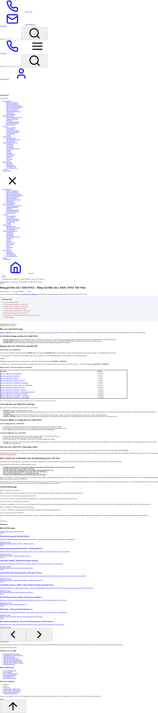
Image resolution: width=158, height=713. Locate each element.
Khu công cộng (7, 162)
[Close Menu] (12, 186)
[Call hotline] (12, 52)
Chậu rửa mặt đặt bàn (12, 119)
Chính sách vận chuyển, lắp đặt (11, 654)
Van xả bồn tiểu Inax (12, 168)
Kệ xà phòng (10, 156)
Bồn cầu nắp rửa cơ (12, 110)
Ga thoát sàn (10, 144)
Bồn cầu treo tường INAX (13, 111)
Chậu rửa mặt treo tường (13, 122)
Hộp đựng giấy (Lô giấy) (13, 148)
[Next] (39, 634)
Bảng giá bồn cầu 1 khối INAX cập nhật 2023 (16, 306)
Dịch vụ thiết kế (7, 672)
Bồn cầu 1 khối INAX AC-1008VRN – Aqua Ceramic (14, 397)
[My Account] (21, 79)
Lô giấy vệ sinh (11, 154)
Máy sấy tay (10, 163)
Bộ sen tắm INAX (11, 128)
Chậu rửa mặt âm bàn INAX (14, 117)
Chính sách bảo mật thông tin (11, 658)
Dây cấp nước (10, 147)
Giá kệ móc (10, 159)
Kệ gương (9, 153)
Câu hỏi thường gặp (9, 317)
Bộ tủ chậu (9, 120)
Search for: (3, 39)
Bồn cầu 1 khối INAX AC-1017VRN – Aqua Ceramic (14, 395)
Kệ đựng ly (10, 150)
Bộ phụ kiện (10, 145)
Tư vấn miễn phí (4, 79)
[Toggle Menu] (37, 52)
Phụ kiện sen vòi (11, 125)
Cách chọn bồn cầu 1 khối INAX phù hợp (15, 308)
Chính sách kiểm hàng (9, 664)
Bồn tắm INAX (7, 136)
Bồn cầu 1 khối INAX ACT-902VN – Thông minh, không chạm (17, 392)
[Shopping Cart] (12, 92)
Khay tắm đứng (11, 141)
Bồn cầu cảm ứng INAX (13, 108)
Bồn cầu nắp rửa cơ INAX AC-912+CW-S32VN (13, 390)
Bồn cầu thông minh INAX (14, 105)
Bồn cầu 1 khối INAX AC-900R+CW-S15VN (12, 387)
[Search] (35, 33)
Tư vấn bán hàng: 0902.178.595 (11, 689)
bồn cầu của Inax (48, 332)
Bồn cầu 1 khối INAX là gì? (11, 302)
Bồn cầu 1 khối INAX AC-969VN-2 (10, 376)
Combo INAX (7, 171)
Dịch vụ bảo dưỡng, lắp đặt (10, 673)
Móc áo (9, 157)
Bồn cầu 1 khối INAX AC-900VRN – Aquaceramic (14, 383)
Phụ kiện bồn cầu (11, 114)
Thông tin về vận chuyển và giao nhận (13, 663)
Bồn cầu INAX (7, 101)
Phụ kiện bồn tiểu (11, 166)
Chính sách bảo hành (8, 657)
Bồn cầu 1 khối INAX (12, 102)
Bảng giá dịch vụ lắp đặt (9, 675)
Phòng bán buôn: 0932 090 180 (11, 692)
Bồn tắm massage (11, 138)
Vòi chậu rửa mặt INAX (13, 132)
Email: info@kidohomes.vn (10, 693)
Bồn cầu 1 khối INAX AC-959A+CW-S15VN (12, 380)
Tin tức (5, 169)
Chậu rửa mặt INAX (8, 116)
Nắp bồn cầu (10, 113)
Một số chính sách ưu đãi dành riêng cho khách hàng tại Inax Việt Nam (22, 315)
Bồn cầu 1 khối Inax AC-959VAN (9, 378)
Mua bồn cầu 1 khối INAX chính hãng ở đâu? (16, 313)
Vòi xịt (8, 160)
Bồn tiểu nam (10, 165)
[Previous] (13, 634)
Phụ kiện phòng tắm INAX (10, 142)
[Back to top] (13, 706)
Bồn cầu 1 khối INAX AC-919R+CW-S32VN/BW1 (14, 393)
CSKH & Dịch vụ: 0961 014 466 (12, 690)
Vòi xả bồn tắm (11, 133)
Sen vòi (5, 126)
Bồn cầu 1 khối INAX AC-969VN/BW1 (11, 373)
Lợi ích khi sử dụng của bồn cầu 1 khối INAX (16, 304)
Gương (8, 151)
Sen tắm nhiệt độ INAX (13, 131)
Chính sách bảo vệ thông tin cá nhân (12, 661)
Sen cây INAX (10, 129)
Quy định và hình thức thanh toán (12, 660)
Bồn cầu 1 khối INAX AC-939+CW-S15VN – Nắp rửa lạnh (16, 385)
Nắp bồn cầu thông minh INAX (15, 107)
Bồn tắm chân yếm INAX (13, 139)
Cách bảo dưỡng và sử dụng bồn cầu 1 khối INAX (17, 311)
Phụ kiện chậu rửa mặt (12, 123)
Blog (4, 276)
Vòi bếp (9, 135)
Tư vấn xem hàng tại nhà (9, 670)
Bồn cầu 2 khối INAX (12, 104)
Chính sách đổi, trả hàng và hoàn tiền (13, 655)
